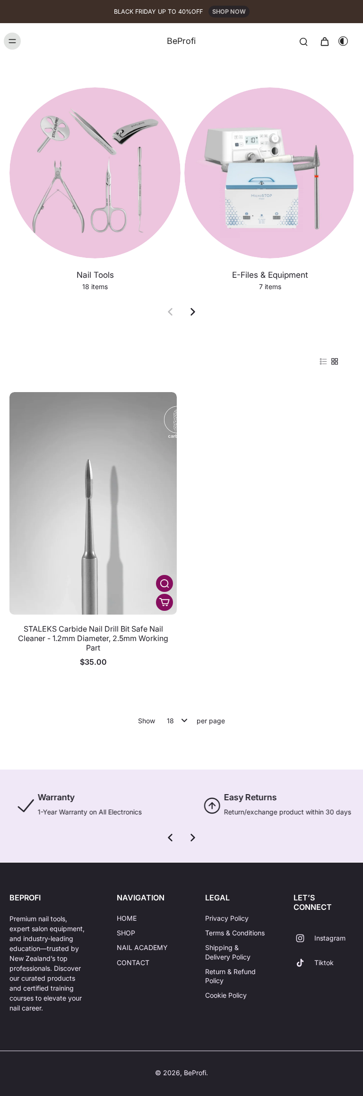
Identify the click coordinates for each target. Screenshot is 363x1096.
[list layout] (323, 361)
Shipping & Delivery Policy (228, 951)
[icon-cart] (324, 41)
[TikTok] (304, 962)
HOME (127, 918)
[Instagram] (304, 938)
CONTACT (133, 963)
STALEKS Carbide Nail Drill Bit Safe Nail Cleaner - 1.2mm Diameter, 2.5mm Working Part (93, 638)
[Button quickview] (164, 583)
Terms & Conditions (235, 933)
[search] (303, 41)
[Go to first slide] (193, 837)
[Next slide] (193, 311)
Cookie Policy (226, 995)
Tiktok (324, 963)
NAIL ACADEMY (142, 947)
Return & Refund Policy (230, 976)
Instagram (330, 938)
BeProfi (195, 1073)
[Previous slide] (170, 311)
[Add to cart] (164, 602)
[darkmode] (343, 41)
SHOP (126, 933)
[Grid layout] (334, 361)
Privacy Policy (227, 918)
